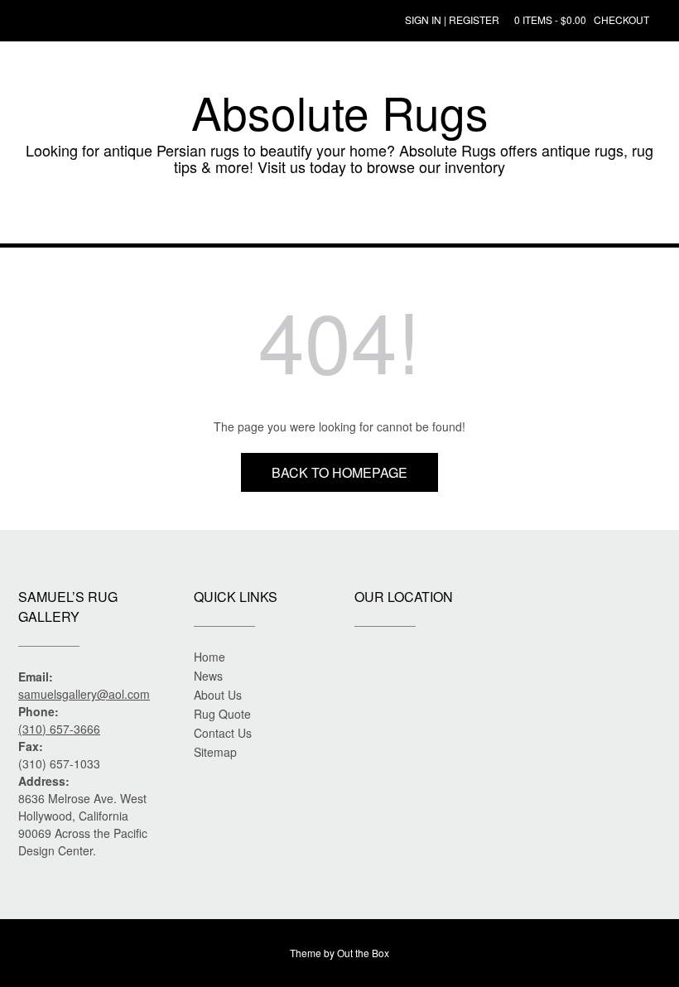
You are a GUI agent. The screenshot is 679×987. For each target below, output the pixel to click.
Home (209, 656)
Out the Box (363, 953)
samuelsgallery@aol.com (84, 694)
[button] (339, 218)
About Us (218, 694)
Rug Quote (222, 713)
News (208, 675)
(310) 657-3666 (59, 728)
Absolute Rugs (340, 112)
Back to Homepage (339, 472)
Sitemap (215, 752)
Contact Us (223, 733)
